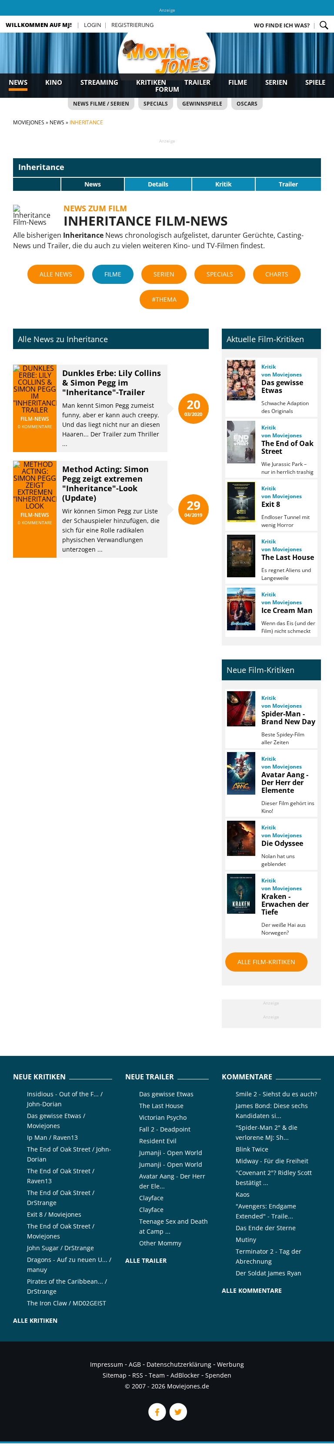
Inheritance (41, 167)
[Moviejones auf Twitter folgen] (177, 1418)
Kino (53, 82)
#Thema (164, 299)
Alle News (56, 274)
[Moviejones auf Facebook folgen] (156, 1418)
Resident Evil (158, 1141)
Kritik (223, 184)
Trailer (197, 82)
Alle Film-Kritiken (266, 962)
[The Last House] (240, 556)
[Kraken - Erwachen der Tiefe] (240, 894)
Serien (276, 82)
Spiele (315, 82)
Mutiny (246, 1239)
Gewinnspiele (202, 103)
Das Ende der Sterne (266, 1228)
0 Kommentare (35, 426)
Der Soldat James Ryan (268, 1273)
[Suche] (324, 25)
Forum (167, 89)
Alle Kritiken (35, 1320)
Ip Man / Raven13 (52, 1137)
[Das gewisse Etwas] (240, 380)
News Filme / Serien (101, 103)
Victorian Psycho (163, 1117)
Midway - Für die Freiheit (272, 1161)
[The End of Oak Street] (240, 442)
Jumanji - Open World (170, 1152)
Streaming (99, 82)
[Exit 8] (240, 502)
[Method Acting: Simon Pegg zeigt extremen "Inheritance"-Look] (35, 506)
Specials (156, 103)
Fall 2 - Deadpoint (164, 1129)
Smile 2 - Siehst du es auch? (276, 1094)
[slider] (37, 184)
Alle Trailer (146, 1260)
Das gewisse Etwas (166, 1094)
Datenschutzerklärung (179, 1364)
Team (157, 1375)
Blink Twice (252, 1149)
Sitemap (115, 1375)
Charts (276, 274)
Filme (237, 82)
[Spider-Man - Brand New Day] (240, 708)
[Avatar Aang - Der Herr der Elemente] (240, 773)
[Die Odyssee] (240, 838)
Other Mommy (160, 1243)
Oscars (247, 103)
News (18, 82)
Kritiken (151, 82)
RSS (137, 1375)
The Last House (161, 1106)
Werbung (230, 1364)
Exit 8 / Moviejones (54, 1214)
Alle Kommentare (252, 1290)
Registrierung (132, 25)
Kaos (243, 1194)
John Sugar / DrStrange (60, 1248)
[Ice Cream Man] (240, 609)
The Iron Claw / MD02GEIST (66, 1303)
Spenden (218, 1375)
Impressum (106, 1364)
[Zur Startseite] (167, 65)
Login (92, 25)
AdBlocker (185, 1375)
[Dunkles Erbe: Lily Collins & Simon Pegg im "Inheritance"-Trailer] (35, 410)
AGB (135, 1364)
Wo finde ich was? (282, 25)
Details (158, 184)
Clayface (151, 1198)
